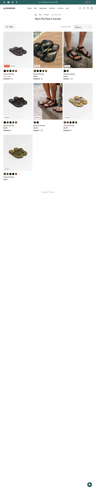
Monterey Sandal (69, 74)
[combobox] (89, 2)
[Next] (31, 51)
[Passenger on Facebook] (17, 2)
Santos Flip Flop (8, 74)
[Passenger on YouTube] (8, 2)
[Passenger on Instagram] (4, 2)
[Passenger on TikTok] (13, 2)
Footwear (46, 14)
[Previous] (5, 51)
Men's (40, 14)
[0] (88, 8)
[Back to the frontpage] (36, 15)
